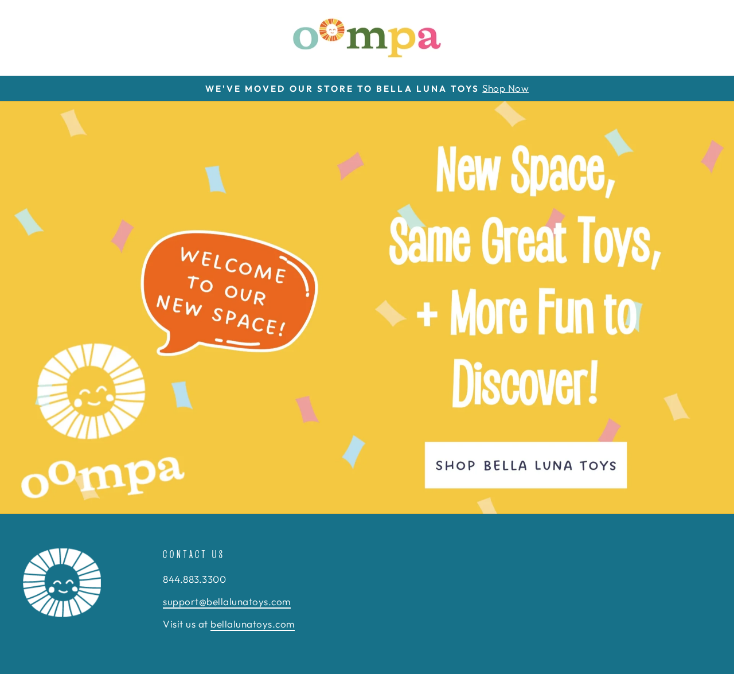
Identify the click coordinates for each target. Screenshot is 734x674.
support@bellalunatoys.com (227, 601)
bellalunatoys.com (252, 624)
